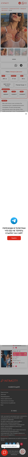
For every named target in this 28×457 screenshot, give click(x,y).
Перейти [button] (14, 238)
